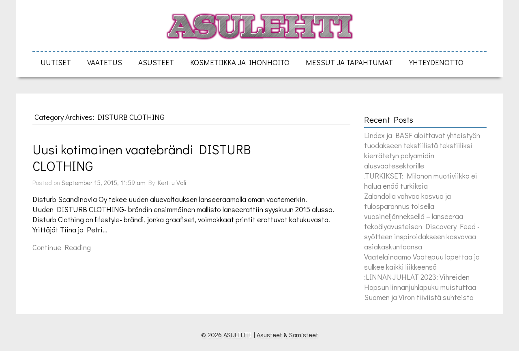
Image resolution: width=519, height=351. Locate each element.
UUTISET (56, 62)
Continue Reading (61, 247)
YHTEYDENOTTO (436, 62)
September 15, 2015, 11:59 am (104, 182)
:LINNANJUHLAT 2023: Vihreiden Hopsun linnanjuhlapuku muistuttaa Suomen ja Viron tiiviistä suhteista (420, 287)
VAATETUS (104, 62)
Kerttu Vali (172, 182)
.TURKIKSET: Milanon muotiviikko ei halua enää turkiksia (420, 180)
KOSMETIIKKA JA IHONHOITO (240, 62)
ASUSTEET (156, 62)
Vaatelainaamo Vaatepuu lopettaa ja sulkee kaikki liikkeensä (422, 261)
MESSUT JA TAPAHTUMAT (349, 62)
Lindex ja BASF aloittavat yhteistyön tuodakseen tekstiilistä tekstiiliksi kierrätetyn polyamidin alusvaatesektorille (422, 150)
